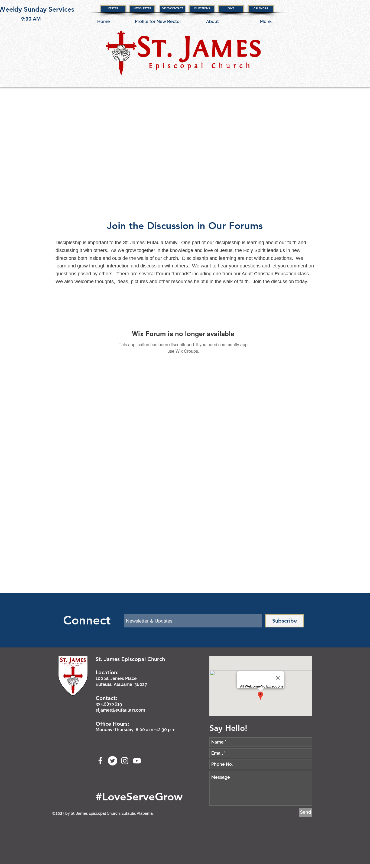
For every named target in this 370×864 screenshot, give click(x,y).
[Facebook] (100, 760)
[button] (113, 8)
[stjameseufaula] (112, 760)
